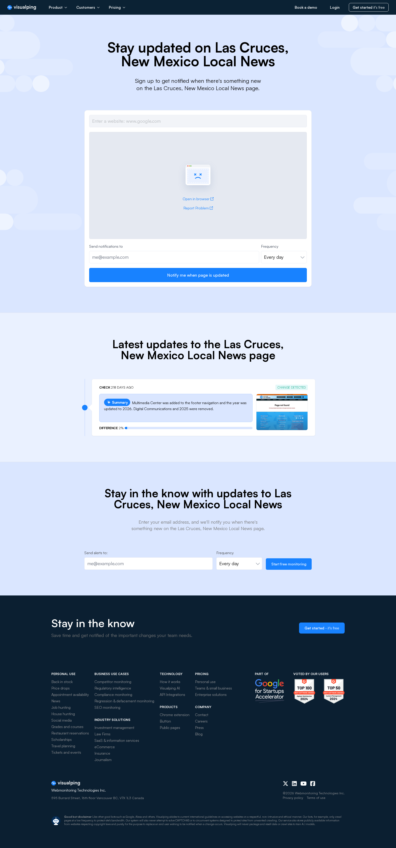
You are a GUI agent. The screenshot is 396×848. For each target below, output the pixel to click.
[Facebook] (312, 783)
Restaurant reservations (70, 733)
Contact (201, 714)
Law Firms (102, 734)
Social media (61, 720)
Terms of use (316, 798)
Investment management (114, 727)
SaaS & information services (116, 740)
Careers (201, 721)
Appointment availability (70, 694)
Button (165, 721)
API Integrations (172, 694)
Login (335, 7)
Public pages (170, 727)
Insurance (102, 753)
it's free (369, 7)
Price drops (60, 688)
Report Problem (196, 208)
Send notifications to (106, 246)
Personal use (205, 681)
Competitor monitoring (112, 681)
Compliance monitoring (113, 694)
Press (199, 727)
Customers (85, 7)
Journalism (103, 759)
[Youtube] (303, 783)
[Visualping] (21, 7)
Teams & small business (213, 688)
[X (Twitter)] (285, 783)
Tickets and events (66, 752)
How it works (170, 681)
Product (56, 7)
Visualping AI (170, 688)
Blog (199, 734)
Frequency (269, 246)
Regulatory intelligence (112, 688)
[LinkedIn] (294, 783)
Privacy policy (293, 798)
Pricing (115, 7)
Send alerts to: (95, 553)
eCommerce (104, 747)
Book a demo (306, 7)
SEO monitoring (107, 707)
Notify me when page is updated (198, 275)
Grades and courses (67, 726)
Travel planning (63, 746)
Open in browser (196, 199)
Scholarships (61, 739)
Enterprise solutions (211, 694)
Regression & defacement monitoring (124, 701)
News (55, 701)
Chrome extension (175, 714)
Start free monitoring (288, 564)
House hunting (63, 714)
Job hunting (61, 707)
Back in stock (62, 681)
